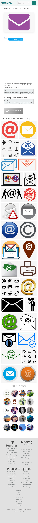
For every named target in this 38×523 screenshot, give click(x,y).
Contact (26, 447)
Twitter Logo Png (11, 474)
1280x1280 (23, 382)
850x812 (4, 156)
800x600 (4, 186)
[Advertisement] (19, 61)
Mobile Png (11, 484)
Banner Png (19, 506)
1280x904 (5, 201)
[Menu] (34, 3)
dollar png (11, 450)
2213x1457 (22, 170)
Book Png (19, 501)
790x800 (4, 238)
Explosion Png (27, 484)
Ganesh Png (18, 503)
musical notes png (11, 448)
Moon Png (26, 480)
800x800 (27, 186)
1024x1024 (24, 156)
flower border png (11, 453)
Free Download (14, 111)
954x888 (22, 276)
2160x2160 (23, 238)
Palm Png (26, 471)
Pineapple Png (19, 497)
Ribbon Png (11, 480)
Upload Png (26, 455)
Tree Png (26, 476)
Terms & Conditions (26, 449)
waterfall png (11, 463)
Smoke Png (26, 478)
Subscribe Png (11, 471)
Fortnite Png (26, 487)
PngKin (11, 482)
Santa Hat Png (11, 476)
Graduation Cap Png (26, 482)
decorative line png (11, 455)
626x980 (28, 311)
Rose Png (11, 478)
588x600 (4, 138)
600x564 (25, 363)
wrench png (11, 461)
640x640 (23, 295)
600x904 (24, 259)
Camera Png (26, 474)
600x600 (26, 201)
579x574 (22, 330)
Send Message (13, 39)
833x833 (22, 138)
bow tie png (11, 457)
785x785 (4, 347)
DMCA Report (26, 451)
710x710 (4, 382)
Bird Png (19, 495)
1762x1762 (5, 259)
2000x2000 (5, 219)
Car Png (19, 492)
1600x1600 (22, 347)
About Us (26, 444)
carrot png (11, 459)
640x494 (4, 170)
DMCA (21, 39)
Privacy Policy (26, 453)
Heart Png (11, 487)
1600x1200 (5, 330)
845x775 (4, 276)
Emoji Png (19, 499)
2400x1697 (5, 363)
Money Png (19, 490)
